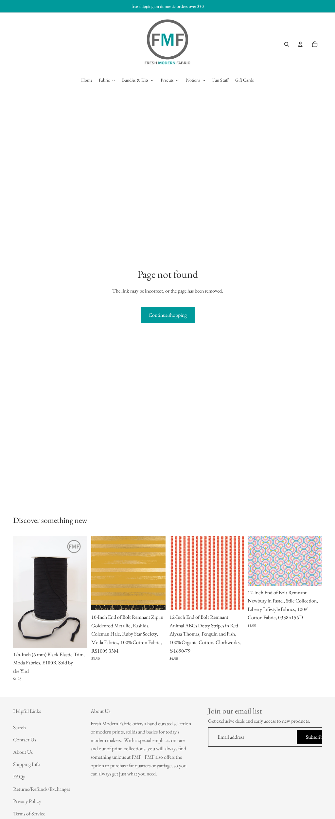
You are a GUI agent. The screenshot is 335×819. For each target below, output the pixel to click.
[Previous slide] (20, 591)
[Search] (286, 44)
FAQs (19, 776)
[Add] (77, 637)
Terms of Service (29, 813)
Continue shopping (168, 315)
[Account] (300, 44)
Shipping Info (26, 764)
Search (19, 727)
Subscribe (315, 736)
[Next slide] (80, 591)
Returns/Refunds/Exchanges (41, 788)
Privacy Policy (27, 801)
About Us (23, 752)
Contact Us (24, 739)
